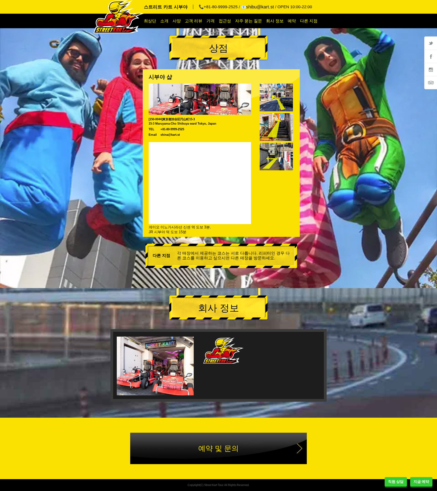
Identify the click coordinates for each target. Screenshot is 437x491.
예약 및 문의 (218, 448)
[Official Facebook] (430, 56)
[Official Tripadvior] (430, 82)
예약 (292, 21)
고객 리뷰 (193, 21)
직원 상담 (396, 481)
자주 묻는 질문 (248, 21)
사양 (177, 21)
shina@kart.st (170, 134)
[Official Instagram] (430, 69)
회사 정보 (275, 21)
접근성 (225, 21)
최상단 (150, 21)
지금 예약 (421, 481)
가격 (210, 21)
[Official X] (430, 43)
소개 (164, 21)
